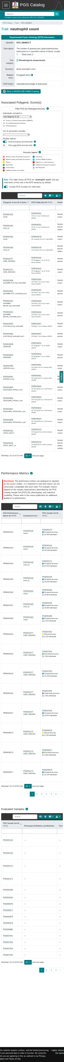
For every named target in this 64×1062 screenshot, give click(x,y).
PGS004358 (8, 366)
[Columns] (51, 195)
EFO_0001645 (39, 17)
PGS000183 (8, 247)
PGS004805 (8, 387)
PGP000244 (36, 258)
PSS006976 (47, 730)
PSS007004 (47, 691)
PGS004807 (8, 409)
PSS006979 (8, 923)
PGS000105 (8, 214)
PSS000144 (47, 545)
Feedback (61, 377)
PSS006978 (47, 770)
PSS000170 (47, 530)
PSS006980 (8, 929)
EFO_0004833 (23, 43)
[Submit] (56, 14)
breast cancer (17, 17)
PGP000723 (36, 429)
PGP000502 (36, 343)
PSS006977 (47, 750)
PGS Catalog (7, 23)
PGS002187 (8, 301)
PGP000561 (36, 365)
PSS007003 (47, 671)
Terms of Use (15, 1059)
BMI (31, 17)
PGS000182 (8, 237)
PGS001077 (8, 259)
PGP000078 (36, 237)
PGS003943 (8, 355)
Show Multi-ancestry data (20, 145)
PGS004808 (8, 420)
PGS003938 (8, 344)
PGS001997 (8, 291)
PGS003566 (8, 334)
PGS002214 (8, 312)
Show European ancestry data (20, 142)
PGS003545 (8, 324)
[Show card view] (40, 506)
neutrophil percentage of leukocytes (32, 84)
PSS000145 (47, 577)
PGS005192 (8, 443)
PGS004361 (8, 377)
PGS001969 (8, 280)
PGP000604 (36, 386)
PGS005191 (8, 431)
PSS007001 (47, 632)
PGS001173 (8, 270)
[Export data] (58, 195)
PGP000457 (36, 324)
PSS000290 (47, 616)
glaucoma (25, 17)
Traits (17, 23)
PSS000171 (47, 561)
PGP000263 (36, 279)
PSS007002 (47, 651)
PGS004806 (8, 398)
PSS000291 (47, 590)
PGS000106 (8, 226)
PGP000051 (36, 213)
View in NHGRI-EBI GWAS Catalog (23, 91)
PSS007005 (47, 711)
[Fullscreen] (45, 195)
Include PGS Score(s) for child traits (24, 187)
